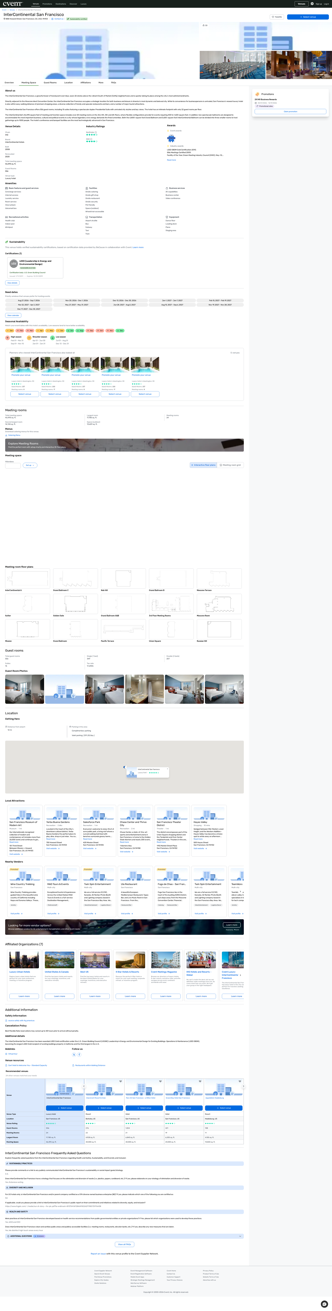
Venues (36, 4)
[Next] (240, 891)
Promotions (47, 4)
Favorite (278, 17)
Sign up (319, 4)
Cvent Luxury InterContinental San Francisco (232, 975)
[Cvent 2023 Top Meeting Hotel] (171, 138)
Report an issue (98, 1253)
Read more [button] (13, 842)
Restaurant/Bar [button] (126, 905)
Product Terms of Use (211, 1274)
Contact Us (171, 1274)
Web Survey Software (139, 1283)
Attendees (9, 462)
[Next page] (240, 975)
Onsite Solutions (100, 1283)
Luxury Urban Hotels (19, 972)
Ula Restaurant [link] (129, 884)
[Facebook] (79, 1055)
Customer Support (173, 1277)
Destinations (61, 4)
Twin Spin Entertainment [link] (97, 884)
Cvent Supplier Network (103, 1271)
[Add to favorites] (120, 1081)
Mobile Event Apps (137, 1277)
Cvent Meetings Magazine (164, 972)
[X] (74, 1055)
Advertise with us (209, 1280)
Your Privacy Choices (174, 1280)
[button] (99, 50)
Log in (326, 4)
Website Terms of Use (211, 1277)
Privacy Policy (208, 1271)
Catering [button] (161, 905)
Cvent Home (171, 1271)
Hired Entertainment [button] (91, 905)
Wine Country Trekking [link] (22, 884)
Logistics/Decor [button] (106, 905)
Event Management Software (141, 1271)
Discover (73, 4)
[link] (24, 874)
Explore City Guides (101, 1280)
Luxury (84, 4)
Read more (171, 160)
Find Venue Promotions (102, 1277)
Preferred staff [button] (52, 905)
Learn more (138, 247)
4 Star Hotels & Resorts (127, 972)
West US (84, 972)
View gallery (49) (322, 74)
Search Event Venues (102, 1274)
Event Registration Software (141, 1274)
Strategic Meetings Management (143, 1280)
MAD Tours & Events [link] (58, 884)
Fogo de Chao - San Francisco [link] (172, 884)
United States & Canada (57, 972)
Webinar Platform (137, 1286)
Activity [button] (13, 905)
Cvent (4, 10)
